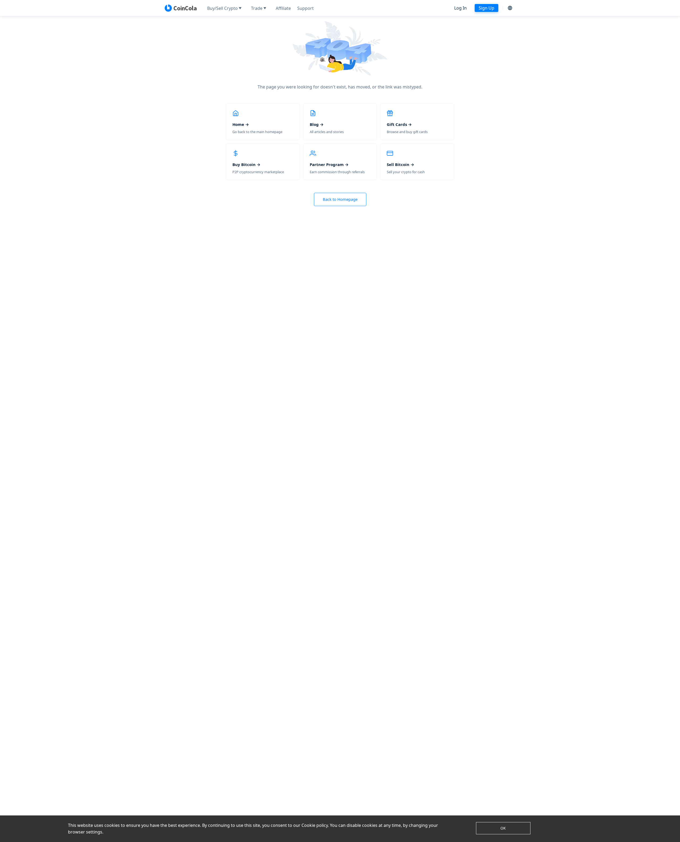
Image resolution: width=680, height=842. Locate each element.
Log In (460, 8)
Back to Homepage (340, 199)
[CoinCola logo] (181, 8)
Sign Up (486, 8)
